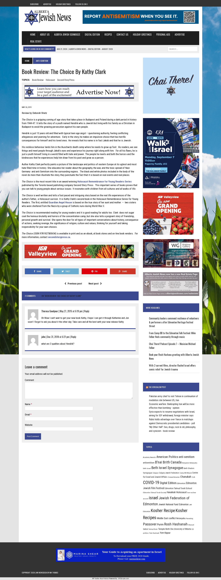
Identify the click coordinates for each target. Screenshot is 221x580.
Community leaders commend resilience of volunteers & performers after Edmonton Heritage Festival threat (174, 322)
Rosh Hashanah (176, 524)
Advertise (47, 4)
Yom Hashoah (154, 533)
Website (28, 425)
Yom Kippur (165, 532)
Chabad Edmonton (174, 477)
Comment (29, 380)
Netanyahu (181, 518)
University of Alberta (182, 529)
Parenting (189, 518)
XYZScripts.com (123, 579)
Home (32, 34)
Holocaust (50, 80)
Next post (94, 283)
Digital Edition (92, 34)
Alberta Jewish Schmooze (67, 34)
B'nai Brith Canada (168, 462)
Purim (160, 524)
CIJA (193, 477)
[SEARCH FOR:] (183, 48)
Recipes (108, 34)
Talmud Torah (153, 529)
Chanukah (185, 476)
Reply (86, 311)
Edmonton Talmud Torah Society (154, 492)
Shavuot (191, 525)
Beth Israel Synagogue (167, 468)
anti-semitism (186, 457)
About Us (44, 34)
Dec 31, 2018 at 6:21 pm (58, 337)
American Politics (167, 457)
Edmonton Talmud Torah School (178, 488)
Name (28, 404)
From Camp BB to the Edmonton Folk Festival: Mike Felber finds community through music (172, 335)
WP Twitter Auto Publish (100, 579)
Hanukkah (171, 492)
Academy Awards (149, 457)
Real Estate (35, 41)
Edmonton (181, 483)
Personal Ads (163, 34)
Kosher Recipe (163, 510)
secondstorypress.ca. (59, 237)
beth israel (147, 468)
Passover (150, 524)
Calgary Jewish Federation (169, 473)
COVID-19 (151, 482)
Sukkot (145, 529)
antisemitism (148, 462)
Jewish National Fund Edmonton (173, 504)
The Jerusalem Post (157, 387)
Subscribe (34, 4)
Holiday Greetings (63, 4)
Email (27, 414)
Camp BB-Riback (186, 473)
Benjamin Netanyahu (189, 463)
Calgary (155, 473)
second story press (65, 80)
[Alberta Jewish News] (50, 18)
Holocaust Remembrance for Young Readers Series (104, 181)
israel (153, 497)
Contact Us (122, 34)
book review (38, 80)
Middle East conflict (166, 518)
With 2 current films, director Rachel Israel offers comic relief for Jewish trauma (172, 367)
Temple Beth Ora (165, 529)
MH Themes (54, 572)
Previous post (75, 283)
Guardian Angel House (60, 202)
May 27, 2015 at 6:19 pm (71, 311)
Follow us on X (81, 4)
